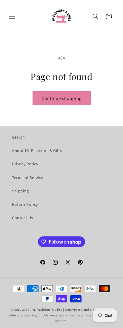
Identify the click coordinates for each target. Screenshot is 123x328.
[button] (12, 16)
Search (18, 137)
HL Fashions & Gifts (47, 309)
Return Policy (25, 204)
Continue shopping (61, 98)
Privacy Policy (25, 164)
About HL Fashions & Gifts (37, 150)
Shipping (20, 191)
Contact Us (22, 217)
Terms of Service (27, 177)
